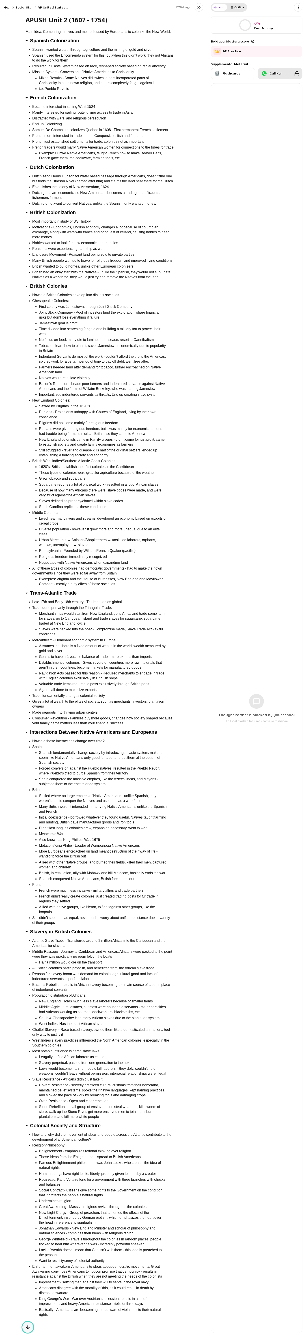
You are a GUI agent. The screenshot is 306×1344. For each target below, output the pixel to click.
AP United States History (57, 7)
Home (8, 7)
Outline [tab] (239, 7)
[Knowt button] (199, 7)
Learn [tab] (221, 7)
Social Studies (26, 7)
